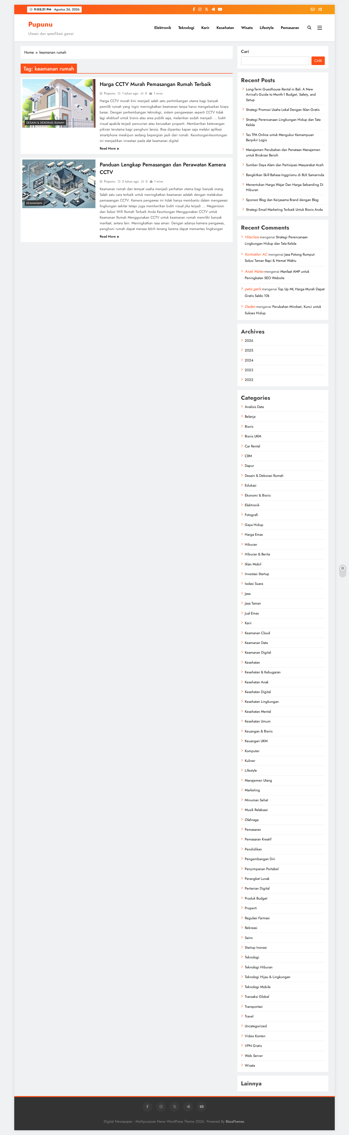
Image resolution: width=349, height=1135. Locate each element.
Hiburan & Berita (257, 554)
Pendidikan (253, 849)
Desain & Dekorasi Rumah (45, 123)
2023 (249, 370)
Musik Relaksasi (256, 809)
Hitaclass (252, 237)
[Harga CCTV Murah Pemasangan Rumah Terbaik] (58, 103)
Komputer (252, 751)
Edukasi (250, 485)
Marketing (252, 790)
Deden (250, 306)
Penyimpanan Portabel (261, 869)
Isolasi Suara (254, 583)
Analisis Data (254, 406)
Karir (205, 27)
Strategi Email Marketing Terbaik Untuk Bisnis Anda (284, 209)
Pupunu (40, 24)
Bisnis (249, 426)
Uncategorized (256, 1026)
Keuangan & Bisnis (259, 731)
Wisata (247, 27)
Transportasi (254, 1006)
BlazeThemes (235, 1121)
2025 (249, 350)
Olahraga (252, 819)
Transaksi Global (257, 996)
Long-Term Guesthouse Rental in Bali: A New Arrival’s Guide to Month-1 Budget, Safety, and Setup (281, 95)
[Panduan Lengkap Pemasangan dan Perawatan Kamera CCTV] (58, 183)
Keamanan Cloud (257, 633)
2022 (249, 379)
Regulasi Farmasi (257, 918)
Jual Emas (252, 613)
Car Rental (252, 446)
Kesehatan (225, 27)
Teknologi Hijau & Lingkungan (267, 977)
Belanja (250, 416)
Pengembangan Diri (260, 859)
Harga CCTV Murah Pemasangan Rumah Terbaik (155, 84)
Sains (249, 937)
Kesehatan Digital (258, 691)
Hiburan (251, 544)
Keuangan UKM (256, 741)
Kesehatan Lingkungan (262, 701)
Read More (108, 148)
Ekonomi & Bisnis (258, 495)
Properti (251, 908)
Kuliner (250, 760)
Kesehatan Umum (258, 721)
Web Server (254, 1055)
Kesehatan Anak (257, 682)
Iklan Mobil (253, 564)
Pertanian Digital (257, 888)
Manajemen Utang (258, 780)
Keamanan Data (256, 642)
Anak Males (254, 271)
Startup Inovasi (256, 947)
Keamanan (34, 203)
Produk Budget (256, 898)
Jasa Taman (253, 603)
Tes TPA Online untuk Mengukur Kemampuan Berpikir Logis (280, 137)
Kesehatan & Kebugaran (263, 672)
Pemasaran (290, 27)
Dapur (249, 465)
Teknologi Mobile (258, 987)
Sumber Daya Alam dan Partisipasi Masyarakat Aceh (285, 165)
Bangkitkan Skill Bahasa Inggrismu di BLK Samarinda (285, 175)
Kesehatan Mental (258, 711)
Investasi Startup (257, 574)
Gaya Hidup (254, 524)
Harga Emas (254, 534)
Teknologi (186, 27)
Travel (249, 1016)
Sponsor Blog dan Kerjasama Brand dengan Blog (282, 199)
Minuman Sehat (256, 800)
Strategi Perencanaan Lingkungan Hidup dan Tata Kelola (283, 122)
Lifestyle (267, 27)
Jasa (247, 593)
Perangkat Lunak (257, 878)
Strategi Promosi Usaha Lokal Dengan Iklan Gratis (283, 109)
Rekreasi (251, 927)
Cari (245, 51)
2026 (249, 340)
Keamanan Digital (258, 652)
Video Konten (255, 1036)
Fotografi (251, 514)
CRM (248, 456)
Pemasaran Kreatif (258, 839)
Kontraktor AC (256, 254)
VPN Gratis (253, 1045)
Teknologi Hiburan (259, 967)
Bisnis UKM (253, 436)
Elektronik (162, 27)
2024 (249, 360)
